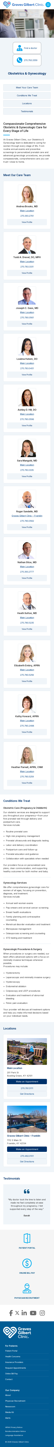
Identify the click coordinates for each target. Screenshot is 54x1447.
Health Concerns (12, 1356)
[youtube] (33, 1314)
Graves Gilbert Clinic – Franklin (27, 515)
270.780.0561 (27, 317)
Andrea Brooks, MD (27, 206)
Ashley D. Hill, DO (27, 409)
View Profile (27, 222)
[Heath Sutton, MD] (27, 600)
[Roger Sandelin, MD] (27, 499)
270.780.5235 (27, 622)
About (8, 1395)
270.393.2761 (27, 216)
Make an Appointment (27, 1081)
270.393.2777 (27, 571)
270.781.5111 (27, 1088)
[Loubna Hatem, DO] (27, 346)
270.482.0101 (27, 1156)
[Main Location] (27, 1051)
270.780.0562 (27, 521)
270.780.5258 (27, 675)
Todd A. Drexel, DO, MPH (27, 257)
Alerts (7, 1418)
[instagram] (42, 1314)
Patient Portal (11, 1351)
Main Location (27, 210)
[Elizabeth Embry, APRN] (27, 653)
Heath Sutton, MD (27, 613)
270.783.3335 (27, 470)
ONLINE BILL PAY (27, 1273)
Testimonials (27, 111)
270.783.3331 (27, 266)
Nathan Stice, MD (27, 562)
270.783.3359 (30, 60)
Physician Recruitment (15, 1401)
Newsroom (10, 1406)
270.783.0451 (27, 368)
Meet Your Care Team (27, 87)
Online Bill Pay (11, 1373)
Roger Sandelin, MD (27, 511)
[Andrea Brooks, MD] (27, 194)
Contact (8, 1379)
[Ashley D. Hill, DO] (27, 397)
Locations (27, 103)
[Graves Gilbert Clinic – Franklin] (27, 1119)
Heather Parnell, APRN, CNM (27, 767)
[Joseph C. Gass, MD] (27, 295)
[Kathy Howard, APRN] (27, 704)
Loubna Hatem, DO (27, 359)
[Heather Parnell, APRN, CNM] (27, 754)
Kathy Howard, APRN (27, 716)
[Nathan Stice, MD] (27, 550)
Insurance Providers (14, 1362)
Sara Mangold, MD (27, 460)
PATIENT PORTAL (27, 1248)
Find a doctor (30, 48)
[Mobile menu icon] (48, 4)
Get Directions (27, 1094)
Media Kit (9, 1412)
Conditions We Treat (27, 95)
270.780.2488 (27, 725)
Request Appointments (15, 1368)
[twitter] (17, 1314)
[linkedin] (24, 1314)
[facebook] (11, 1314)
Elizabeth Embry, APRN (27, 665)
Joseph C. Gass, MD (27, 308)
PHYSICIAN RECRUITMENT (27, 1298)
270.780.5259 (27, 776)
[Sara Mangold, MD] (27, 448)
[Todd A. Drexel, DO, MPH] (27, 245)
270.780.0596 (27, 419)
